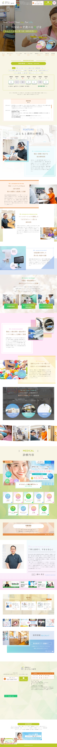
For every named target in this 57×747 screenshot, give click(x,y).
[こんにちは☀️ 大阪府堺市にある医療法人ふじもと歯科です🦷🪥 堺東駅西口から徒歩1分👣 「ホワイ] (15, 623)
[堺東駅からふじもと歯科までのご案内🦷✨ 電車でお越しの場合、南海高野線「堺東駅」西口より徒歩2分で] (41, 623)
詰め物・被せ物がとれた (43, 70)
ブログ (40, 729)
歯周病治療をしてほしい (40, 68)
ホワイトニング (18, 729)
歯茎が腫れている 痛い (32, 70)
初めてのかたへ (43, 726)
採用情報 (36, 729)
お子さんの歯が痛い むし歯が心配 (20, 73)
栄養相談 (27, 729)
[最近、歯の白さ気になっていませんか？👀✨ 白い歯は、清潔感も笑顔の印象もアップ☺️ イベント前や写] (50, 623)
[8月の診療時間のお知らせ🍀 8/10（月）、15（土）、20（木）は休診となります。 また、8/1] (24, 623)
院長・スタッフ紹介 (26, 726)
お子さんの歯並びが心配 (29, 68)
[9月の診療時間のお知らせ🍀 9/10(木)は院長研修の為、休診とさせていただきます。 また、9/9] (7, 623)
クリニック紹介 (18, 726)
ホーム (12, 726)
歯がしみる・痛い (20, 68)
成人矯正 (32, 729)
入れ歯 (23, 729)
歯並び (13, 68)
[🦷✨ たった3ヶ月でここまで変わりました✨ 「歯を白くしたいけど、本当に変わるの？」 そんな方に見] (33, 623)
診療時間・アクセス (35, 726)
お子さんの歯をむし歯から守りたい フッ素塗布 (18, 70)
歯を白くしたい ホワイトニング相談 (36, 73)
